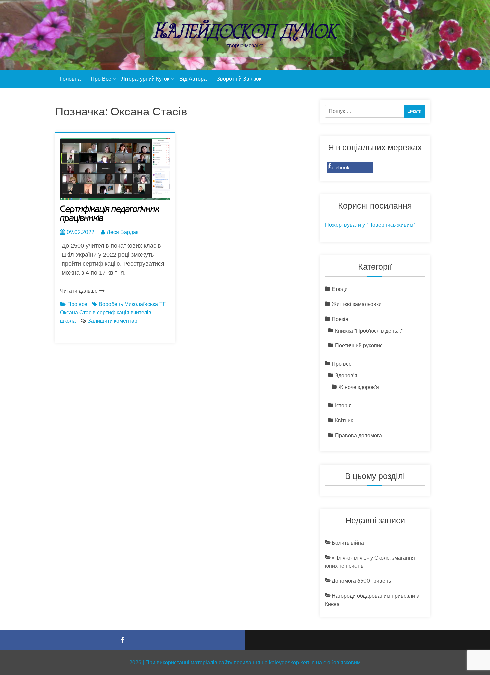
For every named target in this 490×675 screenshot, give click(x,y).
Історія (343, 405)
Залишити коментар (112, 320)
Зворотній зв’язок (239, 78)
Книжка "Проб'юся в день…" (369, 330)
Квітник (344, 420)
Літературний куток (145, 78)
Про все (101, 78)
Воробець (111, 304)
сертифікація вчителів (124, 312)
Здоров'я (346, 375)
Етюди (340, 289)
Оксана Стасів (78, 312)
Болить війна (348, 542)
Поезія (340, 319)
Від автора (193, 78)
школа (68, 320)
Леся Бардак (122, 232)
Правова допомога (358, 435)
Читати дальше (79, 290)
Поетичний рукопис (359, 345)
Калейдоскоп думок (245, 31)
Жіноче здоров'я (358, 387)
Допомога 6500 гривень (361, 580)
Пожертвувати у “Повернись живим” (370, 224)
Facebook (338, 167)
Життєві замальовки (357, 304)
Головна (70, 78)
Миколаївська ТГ (145, 304)
